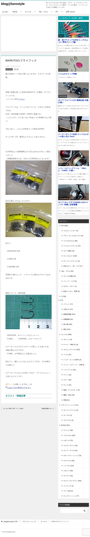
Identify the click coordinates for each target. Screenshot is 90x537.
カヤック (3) (67, 339)
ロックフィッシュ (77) (71, 496)
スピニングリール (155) (71, 349)
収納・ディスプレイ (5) (71, 390)
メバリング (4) (68, 486)
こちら (21, 99)
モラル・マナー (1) (70, 286)
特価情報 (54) (68, 319)
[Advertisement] (28, 33)
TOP (11, 521)
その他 (63, 296)
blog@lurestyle (13, 4)
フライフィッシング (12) (69, 405)
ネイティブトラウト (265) (72, 481)
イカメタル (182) (69, 435)
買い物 (16, 69)
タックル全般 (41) (69, 276)
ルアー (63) (67, 380)
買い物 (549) (67, 324)
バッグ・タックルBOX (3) (72, 360)
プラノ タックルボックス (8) (73, 236)
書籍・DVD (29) (69, 395)
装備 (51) (66, 400)
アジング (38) (68, 430)
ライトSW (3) (68, 491)
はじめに (5, 12)
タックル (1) (67, 415)
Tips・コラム (43, 12)
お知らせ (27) (68, 309)
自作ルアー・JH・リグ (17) (72, 266)
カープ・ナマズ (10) (70, 450)
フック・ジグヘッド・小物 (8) (73, 365)
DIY (57, 12)
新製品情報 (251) (69, 314)
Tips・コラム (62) (67, 271)
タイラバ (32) (68, 476)
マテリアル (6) (68, 420)
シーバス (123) (68, 466)
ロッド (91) (67, 385)
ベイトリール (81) (69, 370)
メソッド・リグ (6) (70, 281)
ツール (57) (67, 354)
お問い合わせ (70, 12)
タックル (28, 12)
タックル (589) (66, 334)
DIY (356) (64, 225)
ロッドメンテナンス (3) (71, 261)
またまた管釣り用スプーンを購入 (13, 408)
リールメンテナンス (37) (72, 246)
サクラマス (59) (68, 461)
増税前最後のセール (47, 408)
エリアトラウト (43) (70, 445)
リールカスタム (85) (70, 241)
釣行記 (15, 12)
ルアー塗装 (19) (68, 251)
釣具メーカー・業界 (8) (71, 291)
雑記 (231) (67, 329)
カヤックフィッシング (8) (72, 455)
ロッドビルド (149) (70, 256)
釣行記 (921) (65, 425)
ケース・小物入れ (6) (70, 344)
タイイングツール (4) (70, 410)
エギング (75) (68, 440)
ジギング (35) (68, 471)
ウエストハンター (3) (70, 231)
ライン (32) (67, 375)
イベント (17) (68, 304)
